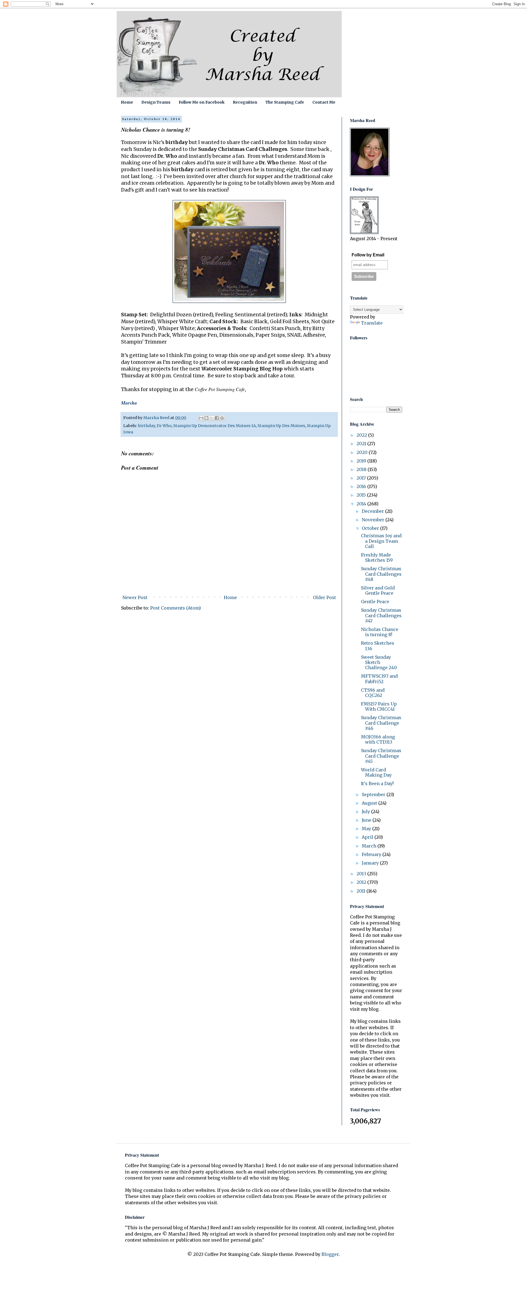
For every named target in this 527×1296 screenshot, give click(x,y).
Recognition (245, 102)
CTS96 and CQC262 (373, 692)
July (366, 811)
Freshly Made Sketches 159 (377, 557)
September (374, 794)
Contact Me (323, 102)
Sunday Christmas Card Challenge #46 (381, 723)
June (367, 820)
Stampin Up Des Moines (281, 425)
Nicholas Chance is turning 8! (379, 632)
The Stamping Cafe (284, 102)
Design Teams (155, 102)
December (373, 511)
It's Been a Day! (377, 783)
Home (127, 102)
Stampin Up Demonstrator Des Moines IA (214, 425)
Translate (372, 323)
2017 (362, 478)
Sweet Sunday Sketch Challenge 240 (379, 662)
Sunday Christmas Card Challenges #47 (381, 615)
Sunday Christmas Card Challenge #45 (381, 756)
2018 (362, 469)
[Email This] (201, 418)
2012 (362, 882)
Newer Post (134, 597)
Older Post (324, 597)
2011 (361, 891)
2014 (362, 503)
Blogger (330, 1254)
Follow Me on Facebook (202, 102)
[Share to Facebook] (217, 418)
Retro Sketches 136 (377, 645)
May (367, 828)
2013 (362, 873)
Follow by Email (368, 255)
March (369, 846)
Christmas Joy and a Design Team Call (381, 541)
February (372, 854)
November (373, 519)
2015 (362, 495)
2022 (362, 435)
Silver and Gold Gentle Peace (378, 590)
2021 (362, 443)
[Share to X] (211, 418)
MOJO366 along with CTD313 (378, 739)
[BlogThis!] (206, 418)
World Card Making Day (376, 772)
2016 (362, 486)
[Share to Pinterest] (222, 418)
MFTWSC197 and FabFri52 (379, 678)
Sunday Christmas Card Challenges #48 (381, 574)
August (370, 803)
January (371, 863)
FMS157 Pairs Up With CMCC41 (379, 706)
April (368, 837)
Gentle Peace (375, 601)
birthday (146, 425)
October (371, 528)
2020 (363, 452)
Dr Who (164, 425)
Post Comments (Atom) (175, 608)
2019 (362, 461)
